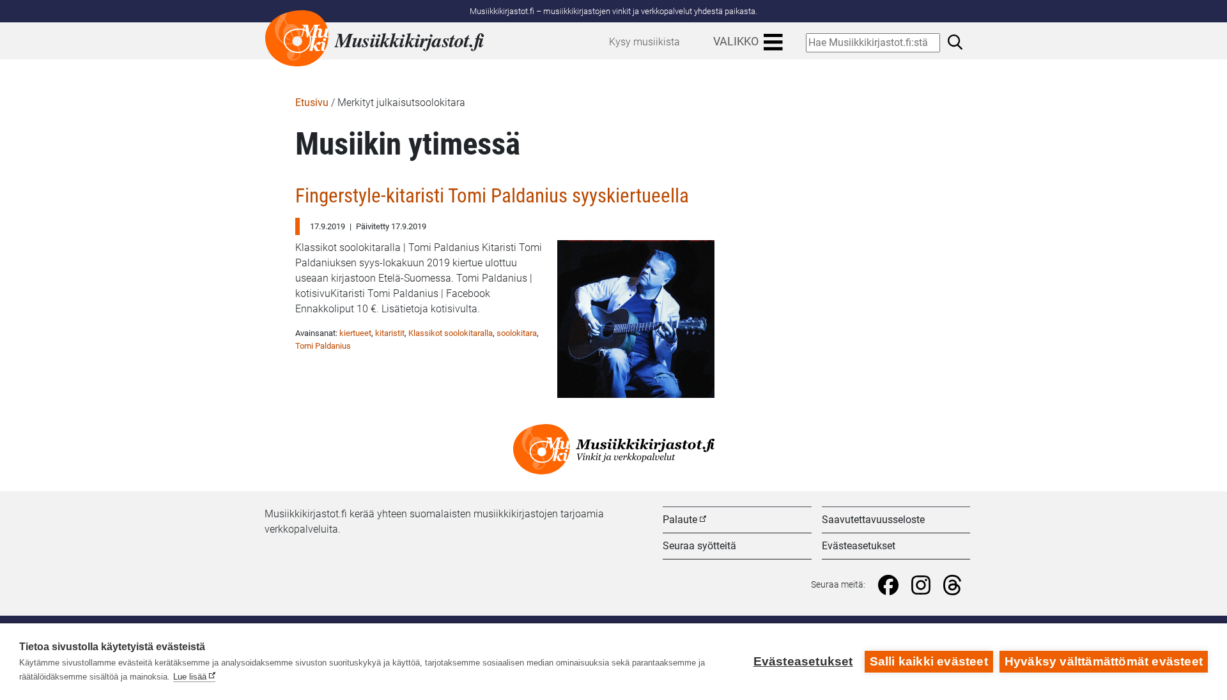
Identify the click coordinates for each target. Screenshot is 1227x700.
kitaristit (390, 333)
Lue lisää (189, 676)
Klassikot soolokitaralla (450, 333)
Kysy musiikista (644, 42)
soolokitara (517, 333)
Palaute (680, 520)
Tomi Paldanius (323, 346)
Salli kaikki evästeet (929, 661)
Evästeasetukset (858, 546)
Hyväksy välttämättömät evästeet (1104, 661)
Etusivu (311, 102)
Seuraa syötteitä (699, 546)
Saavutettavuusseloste (873, 520)
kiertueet (355, 333)
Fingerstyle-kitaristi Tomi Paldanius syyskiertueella (492, 196)
